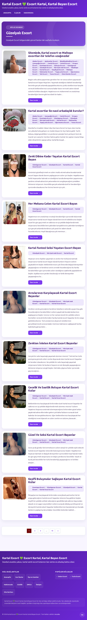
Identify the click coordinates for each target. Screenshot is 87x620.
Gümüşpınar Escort (61, 118)
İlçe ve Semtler (33, 577)
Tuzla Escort (76, 576)
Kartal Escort (45, 69)
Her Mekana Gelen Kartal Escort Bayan (52, 203)
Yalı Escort (43, 74)
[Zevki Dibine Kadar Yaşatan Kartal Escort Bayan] (14, 165)
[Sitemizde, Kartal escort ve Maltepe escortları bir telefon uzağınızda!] (14, 62)
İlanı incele (35, 100)
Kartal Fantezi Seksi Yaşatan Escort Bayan (54, 247)
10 (52, 531)
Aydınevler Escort (51, 61)
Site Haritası (8, 592)
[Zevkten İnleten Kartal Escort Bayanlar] (14, 352)
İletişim (38, 584)
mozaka (57, 614)
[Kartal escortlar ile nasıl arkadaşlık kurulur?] (14, 120)
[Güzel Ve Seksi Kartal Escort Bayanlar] (14, 444)
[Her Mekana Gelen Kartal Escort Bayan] (14, 213)
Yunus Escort (54, 74)
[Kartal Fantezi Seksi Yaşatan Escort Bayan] (14, 257)
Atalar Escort (37, 61)
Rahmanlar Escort (46, 72)
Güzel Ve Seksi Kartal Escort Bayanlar (52, 434)
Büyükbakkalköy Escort (68, 61)
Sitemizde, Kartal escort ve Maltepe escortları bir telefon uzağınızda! (50, 54)
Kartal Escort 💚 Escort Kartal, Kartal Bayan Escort (39, 4)
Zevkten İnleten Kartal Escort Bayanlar (53, 343)
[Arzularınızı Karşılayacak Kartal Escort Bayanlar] (14, 302)
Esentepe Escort (46, 65)
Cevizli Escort (53, 63)
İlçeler (17, 13)
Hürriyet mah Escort (61, 67)
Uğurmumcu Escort (62, 122)
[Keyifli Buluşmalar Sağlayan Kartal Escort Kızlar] (14, 488)
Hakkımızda (28, 13)
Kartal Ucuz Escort (59, 303)
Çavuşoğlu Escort (39, 63)
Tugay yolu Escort (61, 72)
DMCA (29, 584)
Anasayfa (7, 13)
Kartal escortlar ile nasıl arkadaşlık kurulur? (56, 110)
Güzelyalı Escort (46, 67)
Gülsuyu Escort (59, 65)
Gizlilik (19, 584)
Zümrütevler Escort (69, 74)
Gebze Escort (62, 576)
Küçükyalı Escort (58, 69)
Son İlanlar (19, 577)
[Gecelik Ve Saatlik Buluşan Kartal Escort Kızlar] (14, 396)
